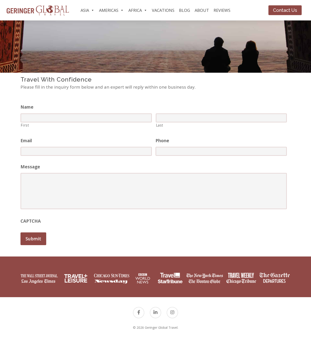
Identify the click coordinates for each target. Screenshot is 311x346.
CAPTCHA (30, 221)
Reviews (222, 10)
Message (30, 167)
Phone (162, 141)
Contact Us (285, 10)
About (202, 10)
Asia (85, 10)
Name (26, 107)
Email (26, 141)
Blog (184, 10)
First (25, 125)
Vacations (163, 10)
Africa (135, 10)
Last (159, 125)
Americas (108, 10)
